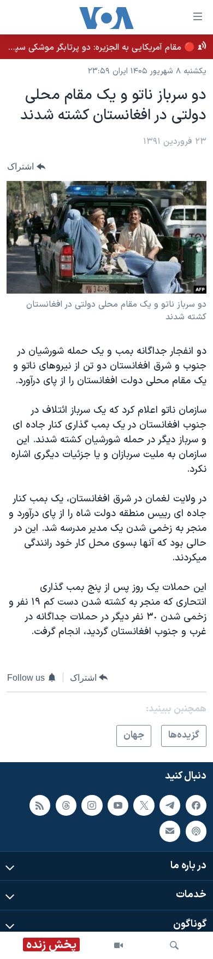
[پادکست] (196, 831)
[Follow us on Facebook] (196, 804)
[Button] (26, 167)
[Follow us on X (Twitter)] (143, 804)
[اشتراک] (169, 831)
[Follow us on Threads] (66, 804)
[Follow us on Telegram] (169, 804)
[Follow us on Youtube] (118, 804)
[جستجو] (174, 945)
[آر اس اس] (39, 804)
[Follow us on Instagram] (91, 804)
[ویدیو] (118, 945)
